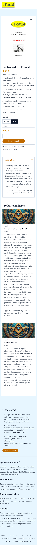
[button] (31, 20)
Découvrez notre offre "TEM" (15, 432)
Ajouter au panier (13, 141)
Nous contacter (10, 451)
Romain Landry (31, 536)
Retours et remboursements (23, 541)
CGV (13, 541)
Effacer (4, 126)
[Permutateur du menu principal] (33, 5)
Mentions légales (6, 538)
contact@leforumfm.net (10, 518)
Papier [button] (6, 121)
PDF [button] (14, 121)
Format (5, 117)
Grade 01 (21, 146)
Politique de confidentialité (20, 538)
